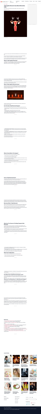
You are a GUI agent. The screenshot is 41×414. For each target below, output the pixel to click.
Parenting (30, 1)
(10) (11, 276)
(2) (22, 79)
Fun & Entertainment (12, 1)
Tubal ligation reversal (6, 321)
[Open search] (8, 1)
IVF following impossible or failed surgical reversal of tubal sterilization (16, 330)
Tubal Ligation (6, 327)
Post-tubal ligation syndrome (13, 322)
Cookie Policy (16, 402)
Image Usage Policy (17, 396)
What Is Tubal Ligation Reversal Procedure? (9, 320)
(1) (7, 62)
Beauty (36, 1)
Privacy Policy (16, 399)
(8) (6, 226)
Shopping (39, 1)
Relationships (27, 1)
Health (34, 1)
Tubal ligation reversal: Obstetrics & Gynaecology (10, 325)
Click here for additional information (15, 409)
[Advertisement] (15, 44)
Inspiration (23, 1)
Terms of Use (16, 401)
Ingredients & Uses (17, 1)
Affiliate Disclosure (17, 398)
